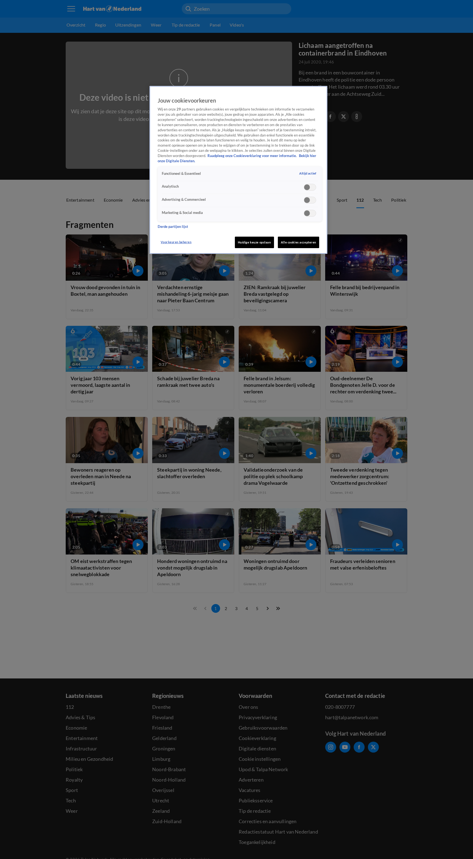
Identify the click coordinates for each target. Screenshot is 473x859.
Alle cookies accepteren (298, 242)
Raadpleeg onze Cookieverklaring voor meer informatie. (252, 156)
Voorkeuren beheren (176, 242)
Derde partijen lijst (173, 227)
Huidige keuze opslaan (254, 242)
